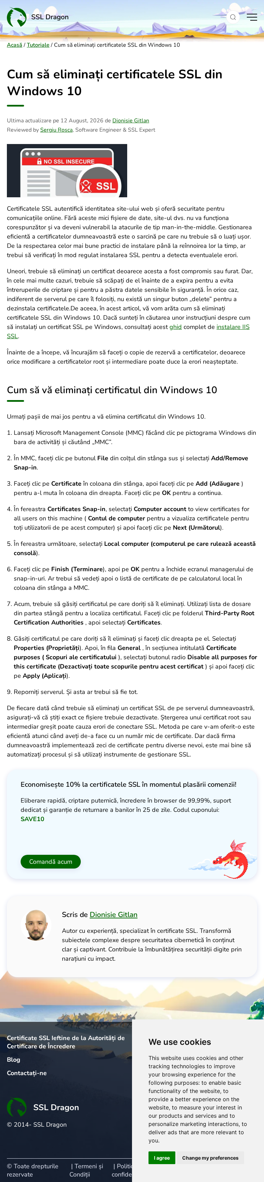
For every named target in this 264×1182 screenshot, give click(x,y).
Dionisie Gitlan (130, 120)
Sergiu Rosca (56, 130)
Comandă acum (50, 862)
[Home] (113, 17)
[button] (233, 17)
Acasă (14, 45)
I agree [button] (162, 1158)
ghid (175, 327)
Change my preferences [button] (210, 1158)
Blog (13, 1060)
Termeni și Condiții (86, 1170)
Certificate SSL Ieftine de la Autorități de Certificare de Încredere (66, 1042)
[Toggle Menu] (252, 17)
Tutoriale (38, 45)
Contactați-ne (27, 1073)
